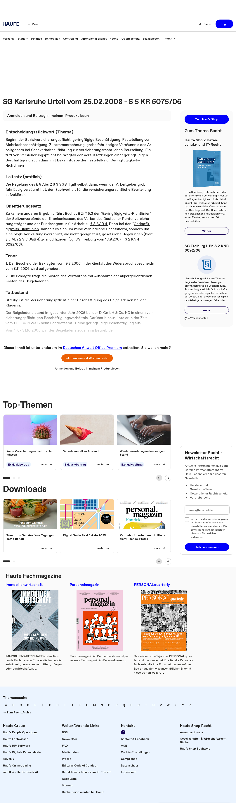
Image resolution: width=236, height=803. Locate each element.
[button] (224, 24)
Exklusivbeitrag (18, 464)
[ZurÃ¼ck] (159, 478)
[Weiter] (168, 478)
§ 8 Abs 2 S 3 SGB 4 (53, 184)
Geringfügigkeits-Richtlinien (126, 213)
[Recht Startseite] (12, 24)
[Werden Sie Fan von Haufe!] (123, 732)
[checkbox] (187, 519)
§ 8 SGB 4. (99, 223)
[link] (9, 38)
